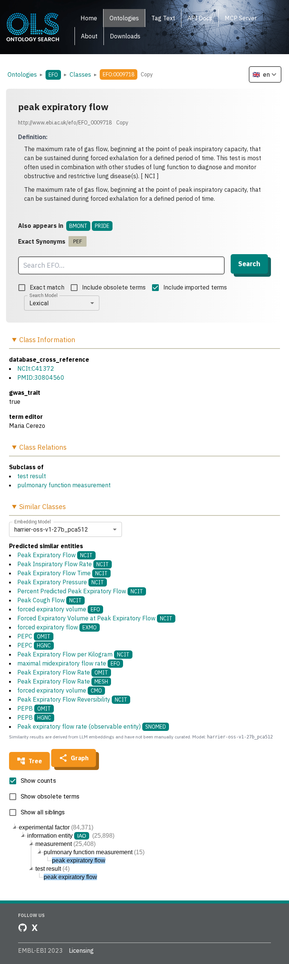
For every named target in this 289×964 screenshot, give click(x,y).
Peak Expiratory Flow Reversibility (72, 699)
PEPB (34, 708)
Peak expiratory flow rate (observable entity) (91, 726)
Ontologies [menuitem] (124, 18)
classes (80, 74)
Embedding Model (32, 521)
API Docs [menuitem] (199, 18)
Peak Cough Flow (49, 600)
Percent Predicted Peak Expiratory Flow (80, 591)
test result (31, 476)
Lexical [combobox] (39, 303)
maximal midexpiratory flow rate (68, 663)
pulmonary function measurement (64, 485)
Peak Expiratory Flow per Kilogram (73, 654)
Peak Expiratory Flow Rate (62, 672)
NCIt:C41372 (35, 368)
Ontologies (22, 74)
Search (249, 263)
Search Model (43, 295)
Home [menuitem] (89, 18)
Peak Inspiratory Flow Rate (63, 564)
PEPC (33, 636)
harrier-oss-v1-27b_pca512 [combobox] (51, 529)
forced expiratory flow (57, 627)
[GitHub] (22, 927)
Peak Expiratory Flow (55, 555)
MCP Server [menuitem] (241, 18)
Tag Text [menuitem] (163, 18)
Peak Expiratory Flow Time (62, 573)
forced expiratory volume (58, 609)
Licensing (81, 950)
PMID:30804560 (40, 377)
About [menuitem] (89, 36)
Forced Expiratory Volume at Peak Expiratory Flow (94, 618)
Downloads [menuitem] (125, 36)
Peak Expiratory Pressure (60, 582)
